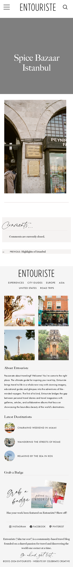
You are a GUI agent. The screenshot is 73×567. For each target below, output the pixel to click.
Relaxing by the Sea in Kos (35, 456)
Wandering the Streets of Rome (39, 441)
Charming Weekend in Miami (37, 427)
